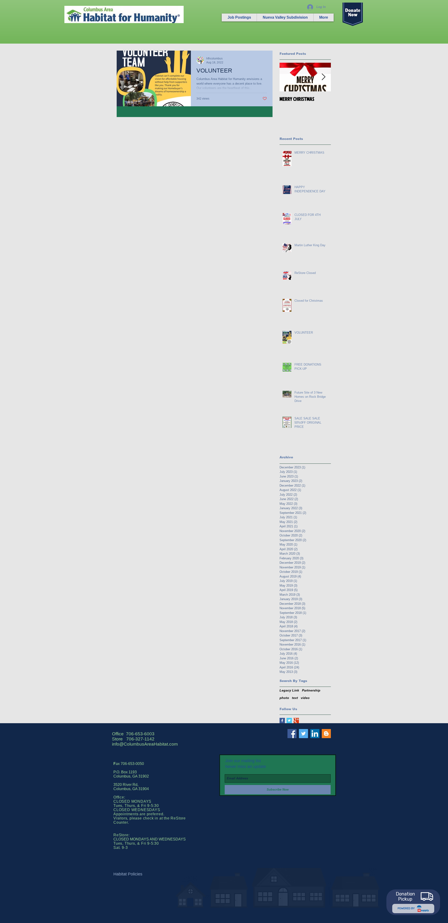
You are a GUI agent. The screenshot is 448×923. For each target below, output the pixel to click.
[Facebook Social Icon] (292, 733)
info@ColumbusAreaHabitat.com (145, 744)
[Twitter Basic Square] (289, 720)
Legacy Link (289, 690)
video (305, 698)
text (295, 698)
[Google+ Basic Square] (296, 720)
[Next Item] (323, 77)
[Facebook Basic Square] (282, 720)
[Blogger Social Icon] (326, 733)
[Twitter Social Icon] (303, 733)
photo (284, 698)
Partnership (311, 690)
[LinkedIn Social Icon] (314, 733)
